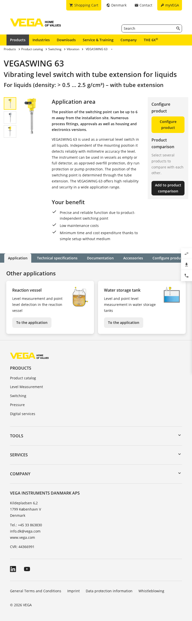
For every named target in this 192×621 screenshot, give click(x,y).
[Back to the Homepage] (29, 355)
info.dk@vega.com (25, 531)
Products (18, 39)
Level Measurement (26, 386)
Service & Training (98, 39)
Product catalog (23, 378)
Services (19, 455)
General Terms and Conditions (35, 591)
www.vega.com (22, 537)
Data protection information (109, 591)
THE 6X (151, 39)
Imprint (73, 591)
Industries (41, 39)
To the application (32, 322)
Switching (18, 395)
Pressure (17, 404)
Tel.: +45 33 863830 (26, 525)
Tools (16, 436)
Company (128, 39)
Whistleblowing (151, 591)
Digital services (22, 413)
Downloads (66, 39)
